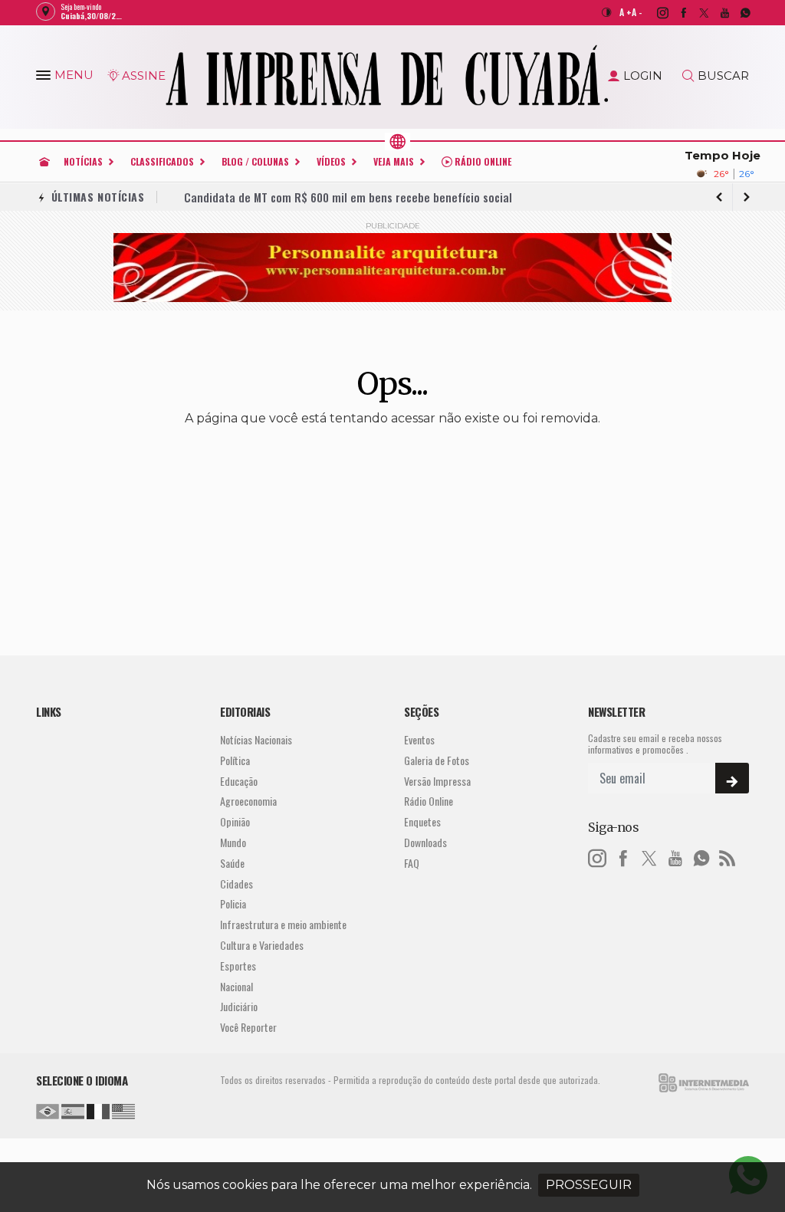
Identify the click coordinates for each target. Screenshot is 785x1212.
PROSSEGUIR (589, 1185)
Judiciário (239, 1006)
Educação (239, 781)
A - (637, 11)
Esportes (238, 966)
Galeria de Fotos (436, 760)
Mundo (233, 842)
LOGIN (642, 75)
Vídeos (331, 161)
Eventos (419, 740)
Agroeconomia (248, 801)
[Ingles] (123, 1109)
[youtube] (716, 12)
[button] (45, 78)
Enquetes (422, 822)
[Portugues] (47, 1109)
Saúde (232, 863)
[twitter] (696, 12)
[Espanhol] (72, 1109)
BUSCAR (723, 75)
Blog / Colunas (255, 161)
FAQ (411, 863)
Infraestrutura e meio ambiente (283, 924)
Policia (233, 904)
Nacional (236, 987)
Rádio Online (481, 161)
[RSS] (727, 856)
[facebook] (675, 12)
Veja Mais (393, 161)
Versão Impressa (437, 781)
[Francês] (98, 1109)
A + (625, 11)
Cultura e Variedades (262, 945)
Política (235, 760)
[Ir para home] (44, 161)
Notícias (83, 161)
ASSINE (144, 75)
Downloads (425, 842)
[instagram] (654, 12)
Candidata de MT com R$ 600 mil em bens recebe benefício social (348, 197)
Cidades (236, 884)
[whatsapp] (737, 12)
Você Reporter (248, 1027)
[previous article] (746, 197)
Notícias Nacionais (256, 740)
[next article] (719, 197)
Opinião (235, 822)
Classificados (162, 161)
